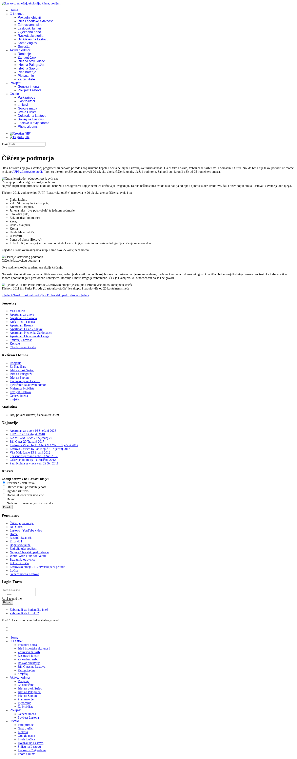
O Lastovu (17, 14)
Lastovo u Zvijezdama (33, 123)
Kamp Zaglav (27, 43)
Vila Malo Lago (30, 452)
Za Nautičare (18, 366)
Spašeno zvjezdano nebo (34, 456)
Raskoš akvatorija (30, 35)
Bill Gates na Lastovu (33, 39)
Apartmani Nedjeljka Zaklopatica (31, 332)
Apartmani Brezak (21, 325)
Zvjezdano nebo (29, 32)
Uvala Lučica (27, 112)
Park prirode (26, 97)
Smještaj (24, 46)
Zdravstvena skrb (30, 24)
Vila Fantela (17, 311)
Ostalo (14, 94)
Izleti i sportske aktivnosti (35, 21)
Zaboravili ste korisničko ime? (29, 609)
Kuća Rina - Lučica (22, 321)
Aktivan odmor (20, 50)
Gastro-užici (26, 101)
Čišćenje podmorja (33, 459)
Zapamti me (14, 598)
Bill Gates (27, 441)
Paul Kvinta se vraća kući (34, 463)
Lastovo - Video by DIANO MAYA (44, 445)
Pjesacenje (26, 75)
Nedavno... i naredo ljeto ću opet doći (30, 503)
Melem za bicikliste (22, 388)
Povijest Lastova (29, 90)
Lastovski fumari (29, 28)
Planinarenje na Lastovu (25, 381)
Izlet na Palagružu (31, 64)
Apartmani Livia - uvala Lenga (29, 336)
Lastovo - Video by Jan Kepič (40, 449)
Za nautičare (27, 57)
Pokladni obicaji (29, 17)
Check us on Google (23, 347)
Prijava (7, 602)
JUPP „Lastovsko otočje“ (28, 171)
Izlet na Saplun (28, 68)
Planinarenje (27, 72)
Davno (10, 499)
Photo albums (28, 126)
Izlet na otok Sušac (31, 61)
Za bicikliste (26, 79)
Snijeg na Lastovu (31, 119)
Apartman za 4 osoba (23, 318)
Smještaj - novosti (21, 340)
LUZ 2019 (27, 434)
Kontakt (15, 343)
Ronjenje (24, 54)
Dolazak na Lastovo (32, 115)
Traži (5, 144)
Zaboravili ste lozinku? (24, 613)
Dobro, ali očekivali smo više (25, 495)
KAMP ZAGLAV (32, 438)
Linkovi (23, 104)
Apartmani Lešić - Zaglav (26, 329)
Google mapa (27, 108)
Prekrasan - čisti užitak (20, 483)
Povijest (15, 83)
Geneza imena (28, 86)
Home (14, 10)
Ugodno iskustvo (17, 491)
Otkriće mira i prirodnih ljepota (26, 487)
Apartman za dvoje (22, 314)
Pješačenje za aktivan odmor (28, 384)
